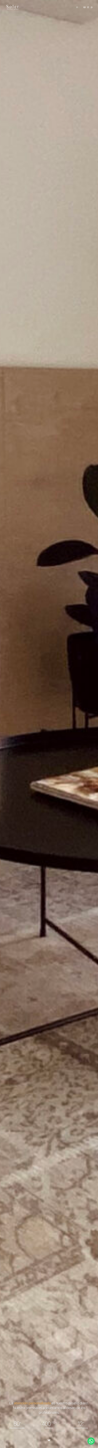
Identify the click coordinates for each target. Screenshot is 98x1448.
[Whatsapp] (91, 7)
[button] (91, 1441)
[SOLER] (12, 7)
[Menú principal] (77, 7)
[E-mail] (84, 7)
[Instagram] (88, 7)
